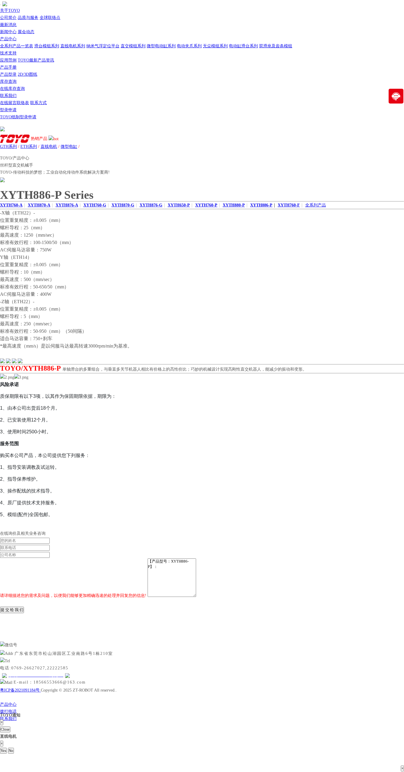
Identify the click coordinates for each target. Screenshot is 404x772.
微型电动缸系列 (161, 46)
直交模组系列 (133, 46)
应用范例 (8, 60)
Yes (3, 750)
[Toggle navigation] (0, 4)
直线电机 (49, 146)
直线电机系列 (72, 46)
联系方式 (38, 103)
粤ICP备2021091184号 (20, 690)
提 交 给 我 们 (12, 610)
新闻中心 (8, 32)
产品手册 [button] (8, 67)
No (11, 750)
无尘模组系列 (215, 46)
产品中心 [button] (8, 39)
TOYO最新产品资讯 (36, 60)
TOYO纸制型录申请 (18, 117)
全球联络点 (50, 17)
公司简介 (8, 17)
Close (5, 729)
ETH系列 (28, 146)
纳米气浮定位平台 (102, 46)
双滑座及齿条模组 (275, 46)
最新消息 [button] (8, 24)
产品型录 (8, 74)
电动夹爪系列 (189, 46)
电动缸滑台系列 (243, 46)
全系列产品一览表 (16, 46)
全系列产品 (315, 205)
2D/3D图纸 (27, 74)
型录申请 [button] (8, 110)
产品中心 (8, 704)
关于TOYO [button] (10, 10)
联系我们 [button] (8, 95)
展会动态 (26, 32)
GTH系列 (8, 146)
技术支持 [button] (8, 53)
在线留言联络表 (14, 103)
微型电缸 (69, 146)
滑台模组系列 (46, 46)
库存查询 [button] (8, 81)
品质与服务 (28, 17)
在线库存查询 (12, 88)
